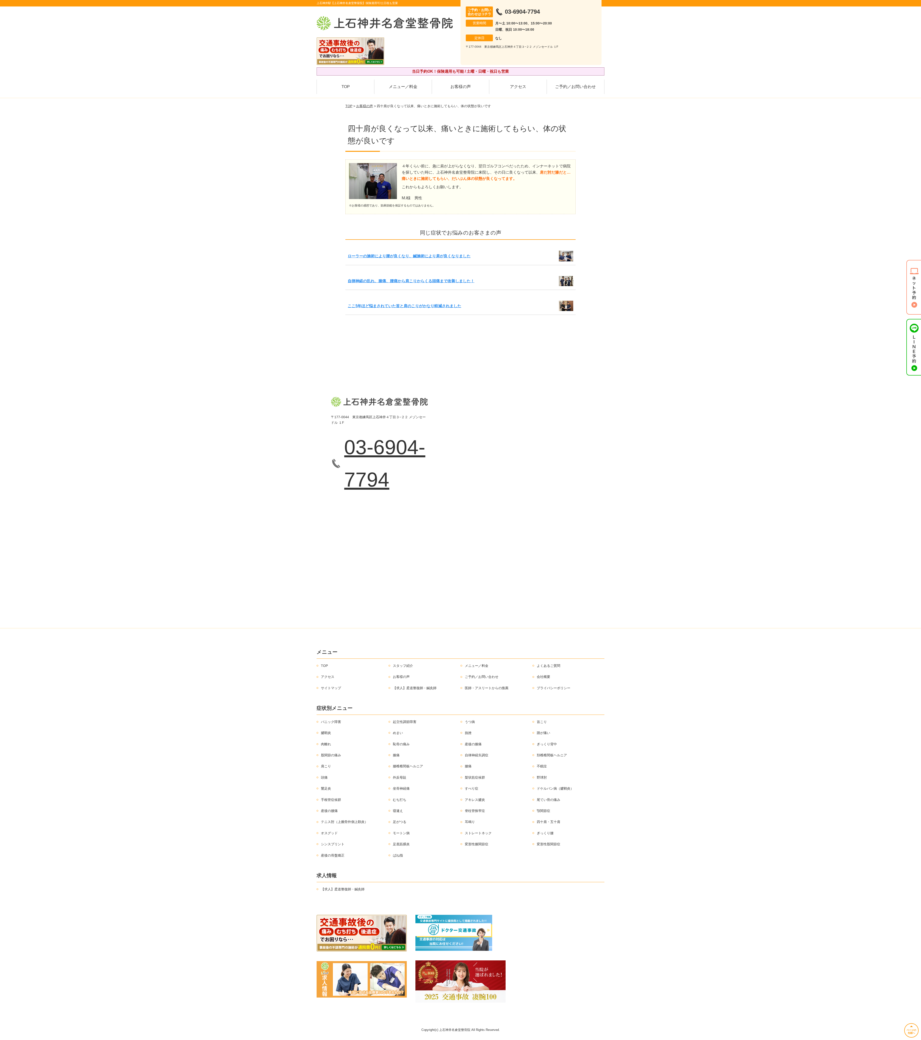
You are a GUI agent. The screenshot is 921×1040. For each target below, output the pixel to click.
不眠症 (542, 766)
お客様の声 (460, 86)
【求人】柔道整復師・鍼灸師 (415, 688)
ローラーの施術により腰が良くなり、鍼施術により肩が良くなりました (409, 256)
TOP (346, 86)
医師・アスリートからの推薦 (486, 688)
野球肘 (542, 777)
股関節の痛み (331, 755)
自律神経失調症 (476, 755)
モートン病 (401, 833)
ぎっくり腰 (545, 833)
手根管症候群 (331, 800)
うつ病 (470, 722)
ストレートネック (478, 833)
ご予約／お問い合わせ (575, 86)
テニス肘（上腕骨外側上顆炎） (344, 822)
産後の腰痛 (329, 811)
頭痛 (324, 777)
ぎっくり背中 (547, 744)
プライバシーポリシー (553, 688)
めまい (398, 733)
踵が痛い (543, 733)
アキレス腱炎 (475, 800)
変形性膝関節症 (476, 844)
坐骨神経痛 (401, 788)
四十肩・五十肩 (548, 822)
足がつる (399, 822)
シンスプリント (332, 844)
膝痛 (396, 755)
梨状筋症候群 (475, 777)
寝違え (398, 811)
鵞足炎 (326, 788)
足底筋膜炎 (401, 844)
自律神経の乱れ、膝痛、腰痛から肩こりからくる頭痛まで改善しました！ (411, 281)
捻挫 (468, 733)
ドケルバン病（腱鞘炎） (555, 788)
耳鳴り (470, 822)
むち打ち (399, 800)
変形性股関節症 (548, 844)
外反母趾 (399, 777)
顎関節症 (543, 811)
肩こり (326, 766)
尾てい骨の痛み (548, 800)
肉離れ (326, 744)
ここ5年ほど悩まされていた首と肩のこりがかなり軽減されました (404, 306)
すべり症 (471, 788)
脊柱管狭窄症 (475, 811)
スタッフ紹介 (403, 666)
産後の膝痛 (473, 744)
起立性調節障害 (404, 722)
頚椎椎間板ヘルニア (552, 755)
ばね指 (398, 855)
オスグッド (329, 833)
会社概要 (543, 677)
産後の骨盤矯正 (332, 855)
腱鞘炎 (326, 733)
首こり (542, 722)
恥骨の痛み (401, 744)
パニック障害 (331, 722)
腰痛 (468, 766)
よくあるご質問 (548, 666)
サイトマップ (331, 688)
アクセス (518, 86)
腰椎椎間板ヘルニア (408, 766)
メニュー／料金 (403, 86)
